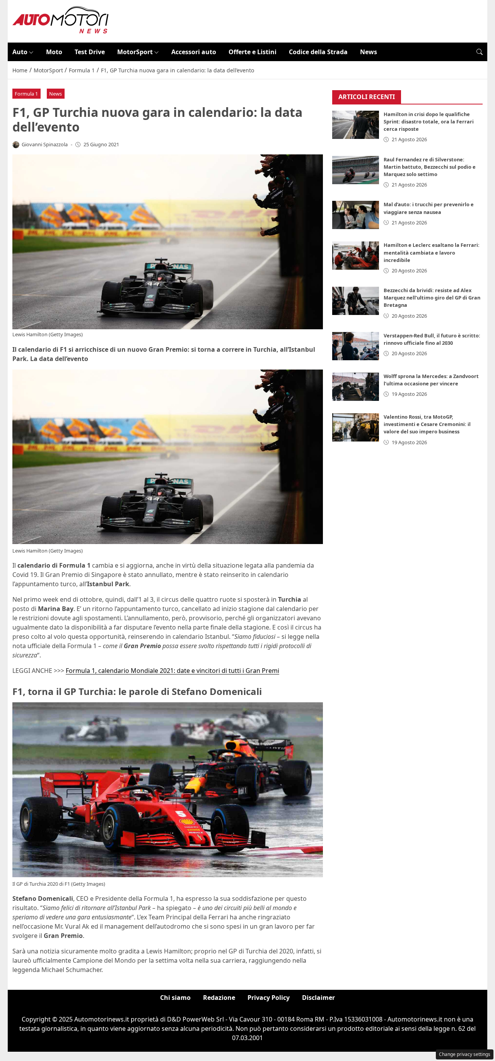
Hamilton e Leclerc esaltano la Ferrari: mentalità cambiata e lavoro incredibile (432, 253)
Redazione (219, 997)
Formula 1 (26, 93)
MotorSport (135, 52)
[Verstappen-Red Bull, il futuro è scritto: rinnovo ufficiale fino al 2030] (355, 346)
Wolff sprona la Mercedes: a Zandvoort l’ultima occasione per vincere (431, 380)
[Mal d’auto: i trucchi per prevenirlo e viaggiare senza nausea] (355, 215)
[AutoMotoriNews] (60, 20)
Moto (54, 52)
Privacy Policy (269, 997)
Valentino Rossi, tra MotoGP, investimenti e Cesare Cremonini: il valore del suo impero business (427, 424)
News (368, 52)
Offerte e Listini (253, 52)
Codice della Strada (318, 52)
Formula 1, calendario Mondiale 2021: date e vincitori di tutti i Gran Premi (172, 670)
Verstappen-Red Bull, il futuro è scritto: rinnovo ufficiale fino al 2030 (432, 339)
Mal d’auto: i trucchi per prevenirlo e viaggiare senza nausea (429, 208)
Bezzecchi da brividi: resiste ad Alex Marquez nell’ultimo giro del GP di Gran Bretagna (432, 298)
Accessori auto (193, 52)
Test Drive (90, 52)
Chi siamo (175, 997)
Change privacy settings (464, 1054)
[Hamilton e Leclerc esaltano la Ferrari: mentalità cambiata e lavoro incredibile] (355, 256)
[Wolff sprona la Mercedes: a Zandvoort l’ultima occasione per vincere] (355, 387)
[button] (479, 51)
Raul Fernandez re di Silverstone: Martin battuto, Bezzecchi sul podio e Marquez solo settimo (430, 167)
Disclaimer (318, 997)
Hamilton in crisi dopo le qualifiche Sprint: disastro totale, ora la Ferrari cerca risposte (429, 122)
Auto (19, 52)
